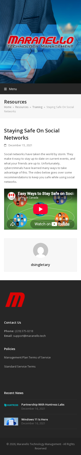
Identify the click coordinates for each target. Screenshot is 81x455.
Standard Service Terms (20, 366)
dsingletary (40, 264)
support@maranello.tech (29, 336)
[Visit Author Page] (40, 250)
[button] (10, 89)
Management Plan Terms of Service (27, 357)
